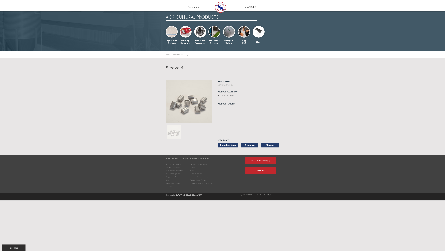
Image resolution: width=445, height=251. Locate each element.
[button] (194, 7)
